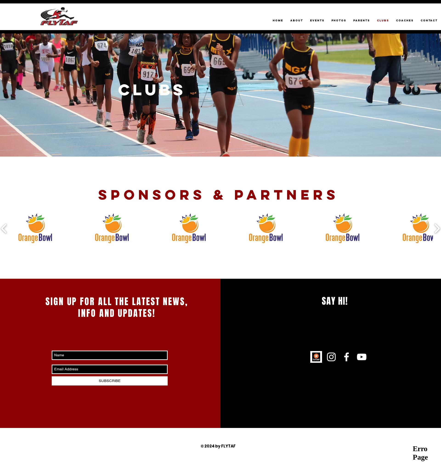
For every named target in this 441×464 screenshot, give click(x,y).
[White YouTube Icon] (362, 357)
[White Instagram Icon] (331, 357)
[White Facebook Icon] (346, 357)
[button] (36, 228)
